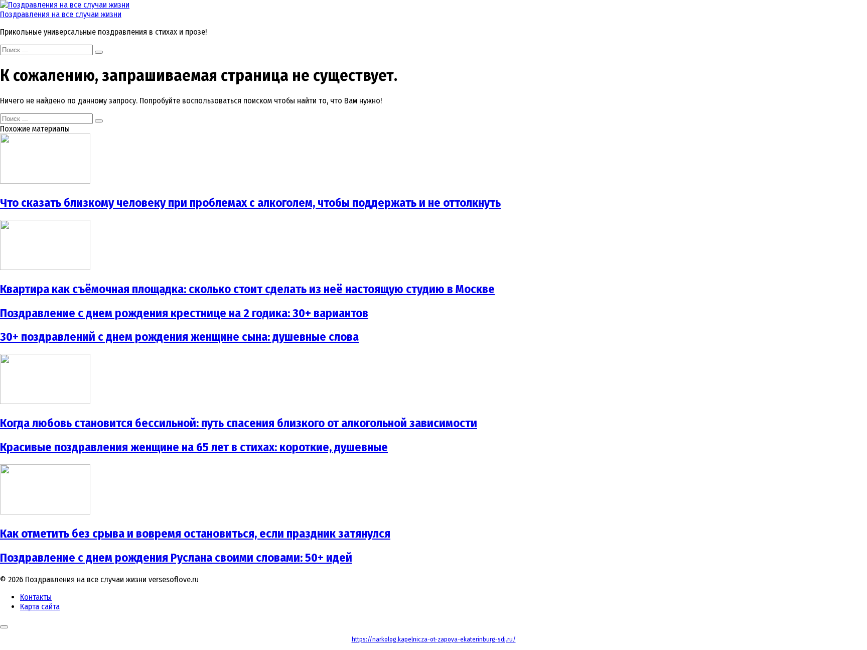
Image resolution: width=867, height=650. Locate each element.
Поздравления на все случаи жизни (60, 14)
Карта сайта (40, 606)
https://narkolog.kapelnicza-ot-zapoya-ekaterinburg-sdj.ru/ (434, 639)
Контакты (36, 597)
